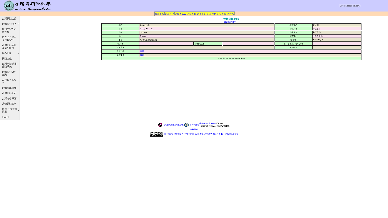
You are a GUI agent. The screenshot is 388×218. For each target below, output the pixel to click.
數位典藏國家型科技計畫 (174, 125)
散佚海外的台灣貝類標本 (9, 38)
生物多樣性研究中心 (207, 123)
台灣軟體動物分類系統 (9, 65)
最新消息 (159, 13)
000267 (143, 55)
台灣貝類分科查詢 (9, 73)
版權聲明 (194, 129)
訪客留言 (201, 13)
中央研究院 (194, 125)
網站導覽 (221, 13)
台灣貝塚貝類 (9, 88)
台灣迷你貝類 (9, 98)
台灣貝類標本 (9, 24)
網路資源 (211, 13)
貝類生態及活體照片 (9, 30)
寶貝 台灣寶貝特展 (9, 110)
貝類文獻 (7, 58)
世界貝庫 (7, 53)
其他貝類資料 (9, 103)
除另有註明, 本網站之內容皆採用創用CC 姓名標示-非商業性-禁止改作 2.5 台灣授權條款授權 (201, 134)
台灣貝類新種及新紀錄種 (9, 46)
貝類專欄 (191, 13)
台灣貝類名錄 (9, 18)
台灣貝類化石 (9, 93)
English (5, 117)
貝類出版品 (180, 13)
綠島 (142, 51)
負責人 (230, 13)
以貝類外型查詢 (9, 81)
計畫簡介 (169, 13)
